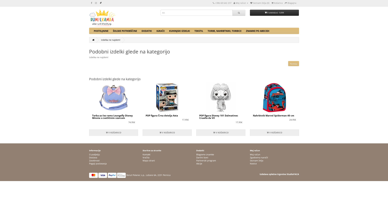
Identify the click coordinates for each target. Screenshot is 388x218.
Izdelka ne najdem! (110, 39)
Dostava (93, 157)
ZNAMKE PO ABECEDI (257, 30)
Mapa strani (149, 160)
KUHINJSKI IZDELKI (179, 30)
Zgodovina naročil (259, 157)
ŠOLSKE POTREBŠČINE (125, 30)
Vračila (146, 157)
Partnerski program (206, 160)
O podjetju (94, 154)
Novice (253, 163)
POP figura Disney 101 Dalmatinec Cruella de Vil (218, 117)
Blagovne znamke (205, 154)
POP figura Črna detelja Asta (162, 115)
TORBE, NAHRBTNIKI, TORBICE (224, 30)
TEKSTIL (198, 30)
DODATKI (147, 30)
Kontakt (146, 154)
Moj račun (255, 154)
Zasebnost (94, 160)
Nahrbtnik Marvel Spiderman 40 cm (273, 115)
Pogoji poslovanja (98, 163)
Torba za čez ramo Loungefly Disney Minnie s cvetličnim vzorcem (112, 117)
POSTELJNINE (101, 30)
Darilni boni (202, 157)
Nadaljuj (293, 63)
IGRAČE (160, 30)
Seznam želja (256, 160)
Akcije (199, 163)
